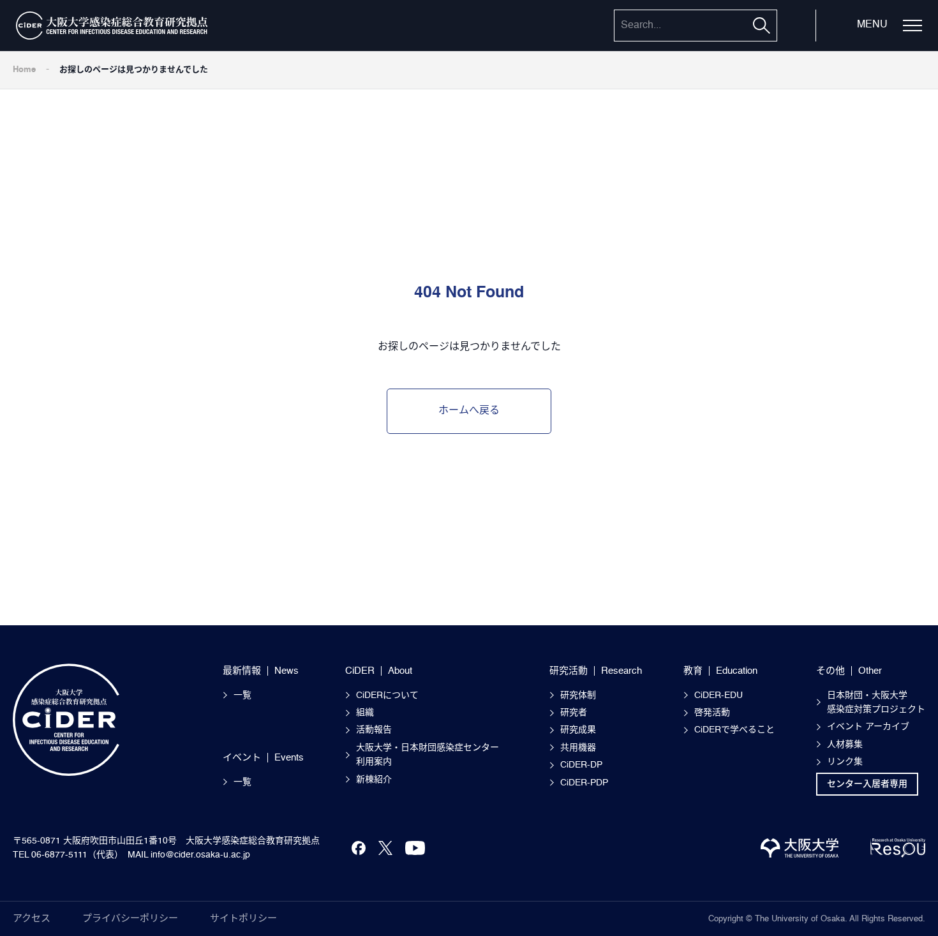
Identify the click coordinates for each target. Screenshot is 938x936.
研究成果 (578, 729)
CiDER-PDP (584, 782)
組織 (365, 712)
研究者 (573, 712)
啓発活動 (712, 712)
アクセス (31, 918)
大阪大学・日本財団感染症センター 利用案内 (432, 754)
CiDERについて (387, 695)
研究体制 (578, 695)
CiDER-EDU (718, 695)
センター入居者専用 (867, 784)
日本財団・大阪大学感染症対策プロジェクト (876, 702)
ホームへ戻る (469, 411)
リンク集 (845, 761)
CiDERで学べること (734, 729)
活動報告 (374, 729)
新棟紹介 (374, 779)
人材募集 (845, 744)
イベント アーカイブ (868, 726)
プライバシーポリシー (130, 918)
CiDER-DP (581, 765)
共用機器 (578, 747)
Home (24, 70)
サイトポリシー (243, 918)
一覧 (242, 695)
